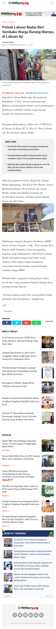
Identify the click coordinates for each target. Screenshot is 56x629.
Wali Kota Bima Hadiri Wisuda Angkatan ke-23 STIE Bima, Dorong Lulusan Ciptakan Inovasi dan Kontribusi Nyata (28, 167)
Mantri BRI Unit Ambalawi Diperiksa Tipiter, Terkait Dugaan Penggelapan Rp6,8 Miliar (19, 444)
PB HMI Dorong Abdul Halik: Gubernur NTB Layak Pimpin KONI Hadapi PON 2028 (20, 489)
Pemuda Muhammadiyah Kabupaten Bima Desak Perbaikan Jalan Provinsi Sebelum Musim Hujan (20, 519)
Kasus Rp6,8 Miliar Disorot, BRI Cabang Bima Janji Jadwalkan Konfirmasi (20, 457)
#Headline (8, 311)
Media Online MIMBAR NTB (35, 623)
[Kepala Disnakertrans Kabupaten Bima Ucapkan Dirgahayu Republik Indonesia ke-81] (48, 506)
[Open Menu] (3, 3)
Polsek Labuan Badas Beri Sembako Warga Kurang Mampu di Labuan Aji (28, 32)
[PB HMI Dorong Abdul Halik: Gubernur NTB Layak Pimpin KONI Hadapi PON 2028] (48, 491)
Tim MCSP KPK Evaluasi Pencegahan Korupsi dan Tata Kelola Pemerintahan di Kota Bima (32, 543)
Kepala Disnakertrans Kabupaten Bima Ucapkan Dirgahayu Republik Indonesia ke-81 (20, 504)
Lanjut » (48, 596)
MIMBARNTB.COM (36, 93)
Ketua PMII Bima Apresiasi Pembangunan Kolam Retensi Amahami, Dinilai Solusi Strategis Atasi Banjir (18, 475)
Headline (11, 22)
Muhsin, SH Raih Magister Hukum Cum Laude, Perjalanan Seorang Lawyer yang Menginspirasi (32, 577)
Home (4, 22)
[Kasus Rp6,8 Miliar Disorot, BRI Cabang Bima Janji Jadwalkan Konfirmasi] (48, 461)
